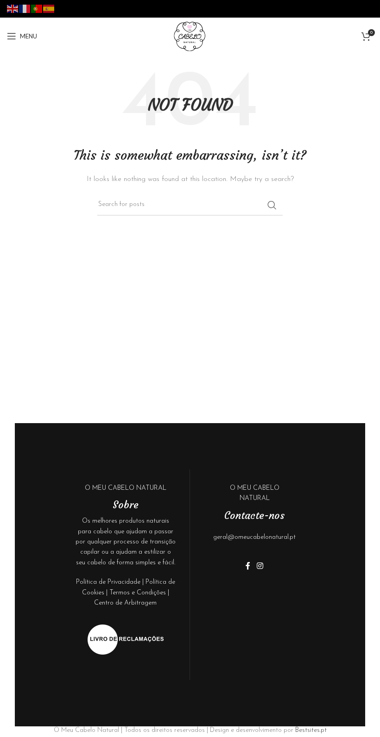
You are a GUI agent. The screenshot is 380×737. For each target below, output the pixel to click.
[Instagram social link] (259, 566)
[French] (25, 8)
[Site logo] (190, 35)
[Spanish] (49, 8)
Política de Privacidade (108, 582)
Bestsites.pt (311, 730)
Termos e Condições (137, 592)
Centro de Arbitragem (125, 603)
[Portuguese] (37, 8)
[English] (13, 8)
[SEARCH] (272, 205)
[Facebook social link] (247, 566)
